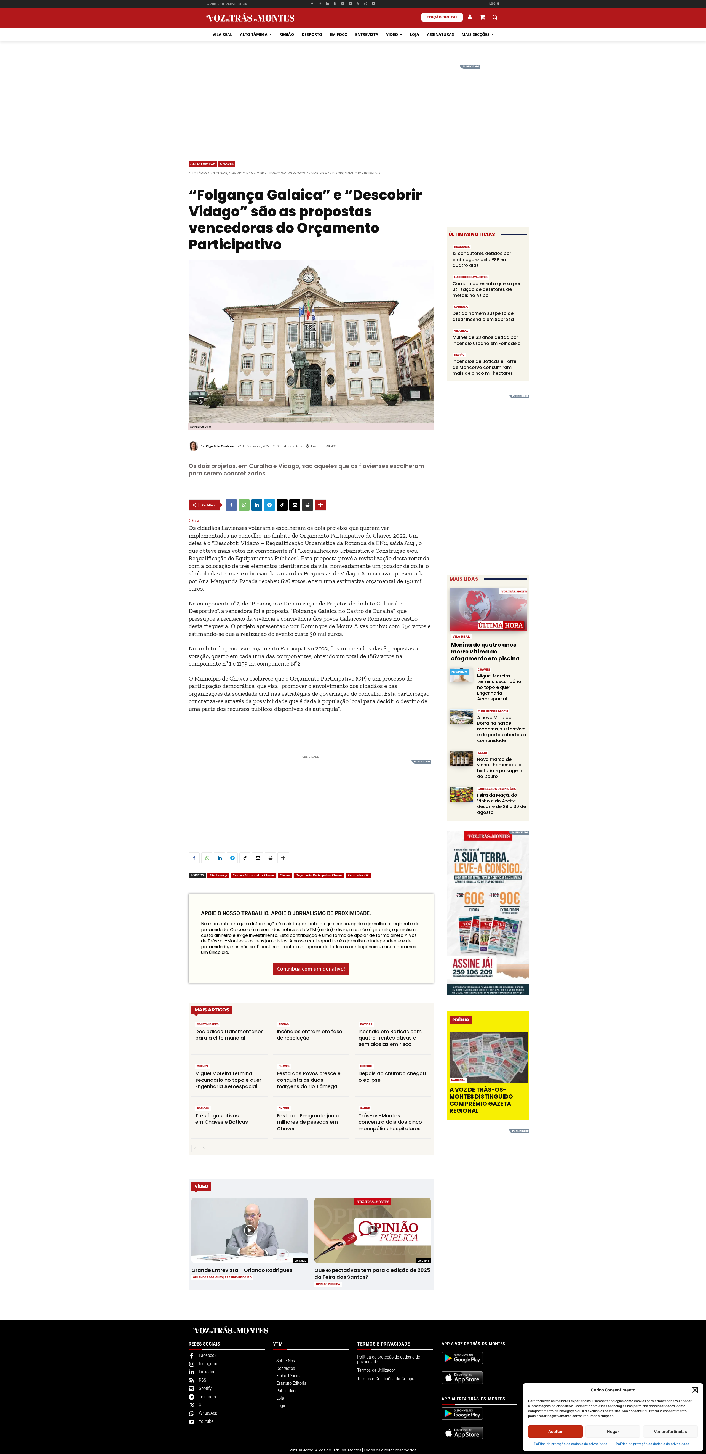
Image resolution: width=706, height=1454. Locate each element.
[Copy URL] (282, 505)
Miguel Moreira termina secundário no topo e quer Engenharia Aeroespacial (228, 1080)
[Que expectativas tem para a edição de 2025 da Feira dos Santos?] (372, 1230)
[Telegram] (350, 4)
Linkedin (206, 1372)
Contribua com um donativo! (311, 968)
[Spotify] (343, 4)
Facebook (207, 1355)
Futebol (366, 1066)
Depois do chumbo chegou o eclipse (392, 1076)
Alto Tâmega (202, 163)
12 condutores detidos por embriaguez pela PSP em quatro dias (482, 259)
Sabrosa (461, 307)
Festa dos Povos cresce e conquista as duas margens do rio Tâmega (309, 1080)
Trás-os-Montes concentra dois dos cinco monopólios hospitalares (390, 1122)
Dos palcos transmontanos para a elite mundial (229, 1034)
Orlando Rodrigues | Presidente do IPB (222, 1277)
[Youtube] (373, 4)
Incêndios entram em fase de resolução (309, 1034)
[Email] (294, 505)
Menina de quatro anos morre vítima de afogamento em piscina (485, 651)
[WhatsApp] (366, 4)
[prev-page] (194, 1148)
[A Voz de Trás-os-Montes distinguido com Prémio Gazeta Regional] (489, 1057)
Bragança (462, 247)
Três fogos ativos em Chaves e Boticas (221, 1118)
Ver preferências (670, 1431)
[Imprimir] (307, 505)
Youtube (206, 1421)
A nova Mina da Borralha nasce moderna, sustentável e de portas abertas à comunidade (501, 729)
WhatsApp (208, 1413)
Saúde (365, 1108)
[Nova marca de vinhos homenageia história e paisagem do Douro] (461, 758)
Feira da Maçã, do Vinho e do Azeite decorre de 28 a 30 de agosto (501, 803)
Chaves (227, 163)
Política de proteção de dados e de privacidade (570, 1444)
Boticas (366, 1024)
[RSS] (335, 4)
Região (284, 1024)
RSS (202, 1380)
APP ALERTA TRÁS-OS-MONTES (473, 1399)
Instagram (208, 1363)
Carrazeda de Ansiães (497, 789)
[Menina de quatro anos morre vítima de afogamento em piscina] (488, 609)
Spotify (205, 1388)
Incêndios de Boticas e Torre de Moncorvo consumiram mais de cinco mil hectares (484, 367)
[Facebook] (312, 4)
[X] (358, 4)
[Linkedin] (327, 4)
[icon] (482, 17)
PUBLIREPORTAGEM (493, 711)
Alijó (482, 753)
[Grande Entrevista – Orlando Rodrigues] (249, 1230)
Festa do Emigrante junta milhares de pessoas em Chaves (308, 1122)
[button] (695, 1390)
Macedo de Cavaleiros (471, 277)
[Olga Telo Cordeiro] (194, 446)
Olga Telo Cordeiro (220, 446)
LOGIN (494, 4)
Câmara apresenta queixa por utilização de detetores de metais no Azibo (487, 289)
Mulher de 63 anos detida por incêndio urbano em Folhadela (487, 340)
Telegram (207, 1396)
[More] (320, 505)
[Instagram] (320, 4)
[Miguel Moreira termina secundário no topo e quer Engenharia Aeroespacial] (461, 675)
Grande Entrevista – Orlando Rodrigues (241, 1270)
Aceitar (555, 1431)
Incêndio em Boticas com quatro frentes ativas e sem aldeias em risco (390, 1038)
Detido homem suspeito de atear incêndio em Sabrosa (483, 316)
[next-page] (203, 1148)
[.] (470, 17)
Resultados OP (358, 875)
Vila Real (461, 331)
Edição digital (442, 17)
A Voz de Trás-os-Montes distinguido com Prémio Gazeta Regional (481, 1100)
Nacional (458, 1080)
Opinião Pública (328, 1284)
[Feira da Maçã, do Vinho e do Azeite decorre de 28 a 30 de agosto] (461, 794)
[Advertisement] (353, 103)
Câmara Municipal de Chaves (253, 875)
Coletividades (208, 1024)
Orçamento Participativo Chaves (319, 875)
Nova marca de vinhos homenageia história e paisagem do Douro (499, 768)
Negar (613, 1431)
